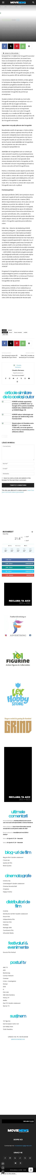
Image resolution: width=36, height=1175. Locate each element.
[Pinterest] (17, 46)
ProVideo (5, 925)
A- (3, 1172)
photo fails (5, 334)
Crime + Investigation (9, 981)
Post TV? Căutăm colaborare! (11, 1003)
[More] (29, 46)
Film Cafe (6, 992)
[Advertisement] (18, 314)
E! (3, 989)
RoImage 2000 (7, 927)
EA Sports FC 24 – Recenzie (15, 838)
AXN (4, 970)
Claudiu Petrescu (18, 370)
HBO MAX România (9, 995)
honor (10, 332)
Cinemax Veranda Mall (10, 886)
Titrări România (8, 1029)
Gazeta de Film (7, 863)
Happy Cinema (7, 892)
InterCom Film (7, 922)
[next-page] (6, 436)
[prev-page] (3, 436)
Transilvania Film (8, 930)
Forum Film (6, 916)
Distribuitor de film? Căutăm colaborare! (15, 914)
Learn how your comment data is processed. (18, 491)
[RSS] (15, 1158)
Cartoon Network (8, 976)
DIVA (4, 987)
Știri (18, 20)
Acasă (3, 7)
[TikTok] (18, 378)
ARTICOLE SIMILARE (18, 393)
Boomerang (6, 973)
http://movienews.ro (18, 373)
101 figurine (6, 1021)
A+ (3, 1164)
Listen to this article (11, 53)
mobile (25, 332)
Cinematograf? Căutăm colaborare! (13, 883)
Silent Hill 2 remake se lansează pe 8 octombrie (26, 356)
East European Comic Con (11, 1024)
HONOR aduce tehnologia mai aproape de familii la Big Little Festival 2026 (22, 417)
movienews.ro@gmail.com (23, 1146)
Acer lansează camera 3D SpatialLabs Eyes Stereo (9, 356)
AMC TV (5, 967)
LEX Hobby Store (8, 1026)
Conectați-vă (29, 563)
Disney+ (5, 984)
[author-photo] (18, 367)
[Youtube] (29, 378)
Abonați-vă (29, 575)
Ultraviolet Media (8, 933)
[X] (10, 46)
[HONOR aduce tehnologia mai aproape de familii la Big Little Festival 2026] (6, 416)
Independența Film (9, 919)
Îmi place (30, 559)
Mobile (19, 7)
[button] (3, 2)
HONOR (10, 330)
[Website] (25, 378)
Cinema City (6, 881)
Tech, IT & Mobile (11, 7)
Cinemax (5, 978)
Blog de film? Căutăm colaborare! (13, 857)
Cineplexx (6, 889)
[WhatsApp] (23, 46)
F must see (6, 860)
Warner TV (6, 1006)
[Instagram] (10, 378)
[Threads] (18, 382)
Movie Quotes (7, 866)
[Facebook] (4, 46)
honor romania (18, 332)
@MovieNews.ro (18, 1039)
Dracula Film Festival (9, 952)
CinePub (5, 911)
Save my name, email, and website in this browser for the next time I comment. (16, 479)
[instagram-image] (9, 1052)
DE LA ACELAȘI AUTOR (18, 397)
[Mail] (14, 378)
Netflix (5, 1000)
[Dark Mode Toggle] (30, 1169)
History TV (6, 998)
